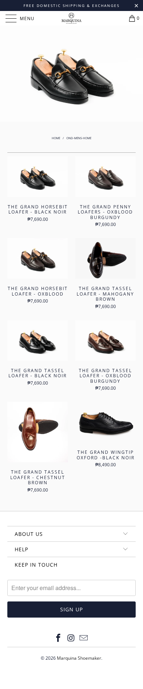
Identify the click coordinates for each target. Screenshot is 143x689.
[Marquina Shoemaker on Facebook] (58, 638)
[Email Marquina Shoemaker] (83, 638)
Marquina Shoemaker (79, 658)
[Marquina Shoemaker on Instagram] (71, 638)
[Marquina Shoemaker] (71, 18)
